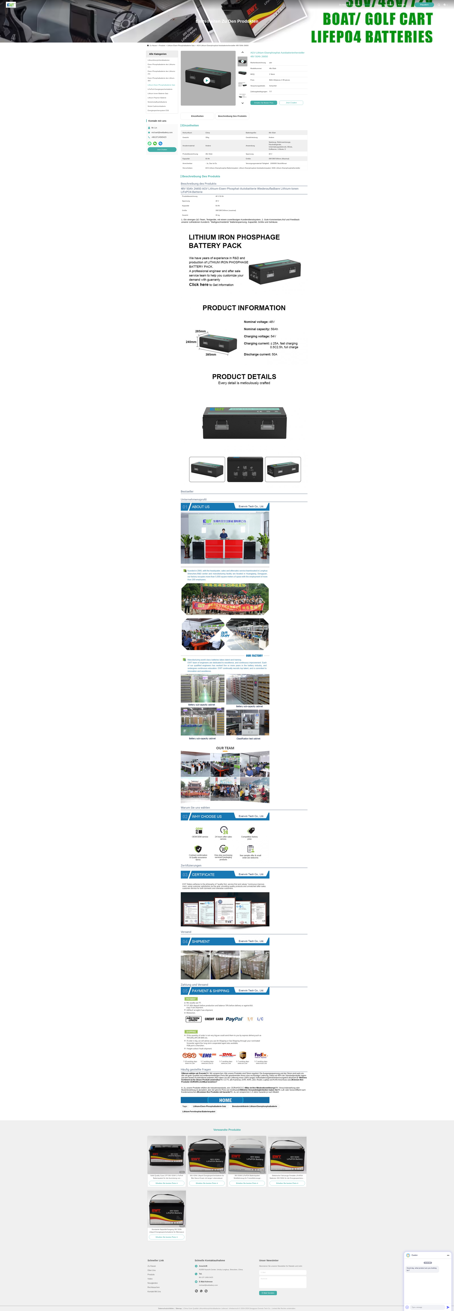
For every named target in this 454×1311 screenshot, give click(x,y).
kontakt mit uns (403, 5)
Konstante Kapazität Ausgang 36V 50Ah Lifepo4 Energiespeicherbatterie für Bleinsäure (166, 1230)
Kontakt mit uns (154, 1292)
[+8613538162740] (206, 1292)
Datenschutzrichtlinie (166, 1308)
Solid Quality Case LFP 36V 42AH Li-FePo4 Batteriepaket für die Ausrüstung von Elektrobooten (166, 1177)
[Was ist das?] (149, 143)
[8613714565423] (201, 1292)
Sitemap (179, 1308)
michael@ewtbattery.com (161, 132)
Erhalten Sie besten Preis (263, 103)
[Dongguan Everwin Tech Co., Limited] (11, 5)
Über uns (355, 5)
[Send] (448, 1307)
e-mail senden (268, 1293)
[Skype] (160, 143)
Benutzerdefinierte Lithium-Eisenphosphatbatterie (254, 1106)
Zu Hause (343, 5)
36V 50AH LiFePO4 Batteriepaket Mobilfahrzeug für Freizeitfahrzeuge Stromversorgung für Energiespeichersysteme (247, 1177)
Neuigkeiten (153, 1283)
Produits (162, 45)
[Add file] (407, 1307)
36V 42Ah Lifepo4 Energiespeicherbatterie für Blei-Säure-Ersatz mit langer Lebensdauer (207, 1177)
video (378, 5)
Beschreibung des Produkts (232, 116)
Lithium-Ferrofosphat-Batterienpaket (198, 1112)
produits (367, 5)
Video (150, 1279)
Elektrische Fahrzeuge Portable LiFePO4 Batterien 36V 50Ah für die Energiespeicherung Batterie (287, 1177)
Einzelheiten (197, 116)
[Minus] (448, 1255)
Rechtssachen (154, 1287)
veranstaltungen (389, 5)
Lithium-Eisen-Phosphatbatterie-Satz (181, 45)
